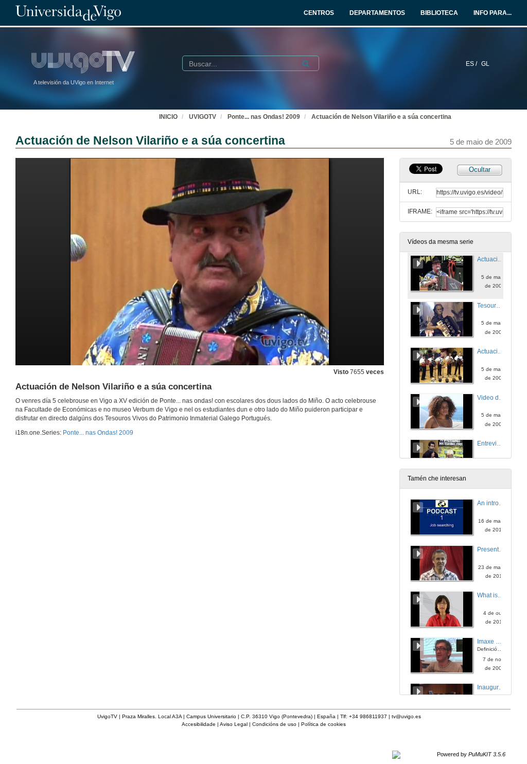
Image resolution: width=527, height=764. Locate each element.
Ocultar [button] (479, 169)
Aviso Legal (234, 724)
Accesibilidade (199, 724)
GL (485, 63)
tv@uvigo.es (406, 716)
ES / (472, 63)
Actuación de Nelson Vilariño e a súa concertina (381, 116)
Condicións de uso (274, 724)
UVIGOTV (202, 116)
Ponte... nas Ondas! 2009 (263, 116)
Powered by (471, 754)
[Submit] (305, 63)
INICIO (168, 116)
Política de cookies (323, 724)
